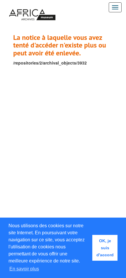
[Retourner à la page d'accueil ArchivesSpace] (32, 7)
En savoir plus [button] (24, 268)
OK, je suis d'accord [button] (105, 247)
